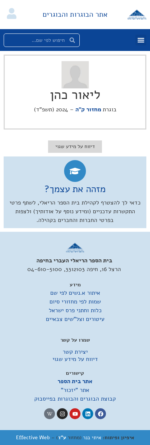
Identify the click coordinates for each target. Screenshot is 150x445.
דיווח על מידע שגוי (75, 359)
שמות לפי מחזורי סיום (75, 302)
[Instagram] (62, 413)
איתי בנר (92, 437)
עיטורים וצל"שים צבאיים (75, 319)
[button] (140, 40)
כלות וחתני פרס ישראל (75, 310)
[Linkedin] (87, 413)
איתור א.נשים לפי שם (75, 293)
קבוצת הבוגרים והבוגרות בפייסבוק (75, 399)
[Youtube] (75, 413)
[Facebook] (100, 413)
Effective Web (33, 437)
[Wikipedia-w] (49, 413)
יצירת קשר (75, 352)
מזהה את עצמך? (75, 189)
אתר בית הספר (75, 381)
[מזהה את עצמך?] (75, 171)
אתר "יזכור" (75, 390)
